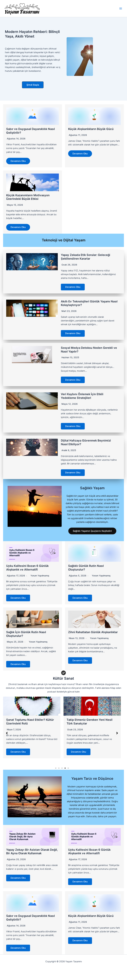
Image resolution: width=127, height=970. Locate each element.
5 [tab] (68, 768)
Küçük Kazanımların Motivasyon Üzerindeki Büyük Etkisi (28, 197)
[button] (33, 84)
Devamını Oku (18, 161)
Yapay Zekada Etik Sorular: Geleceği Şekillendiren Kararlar (85, 256)
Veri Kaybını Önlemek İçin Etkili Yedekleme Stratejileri (82, 395)
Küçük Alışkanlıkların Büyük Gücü (91, 129)
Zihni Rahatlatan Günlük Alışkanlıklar (93, 632)
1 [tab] (55, 768)
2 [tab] (58, 768)
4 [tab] (65, 768)
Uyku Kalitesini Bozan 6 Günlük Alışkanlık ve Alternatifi (27, 567)
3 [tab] (62, 768)
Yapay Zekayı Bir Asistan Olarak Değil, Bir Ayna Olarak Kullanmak (32, 851)
